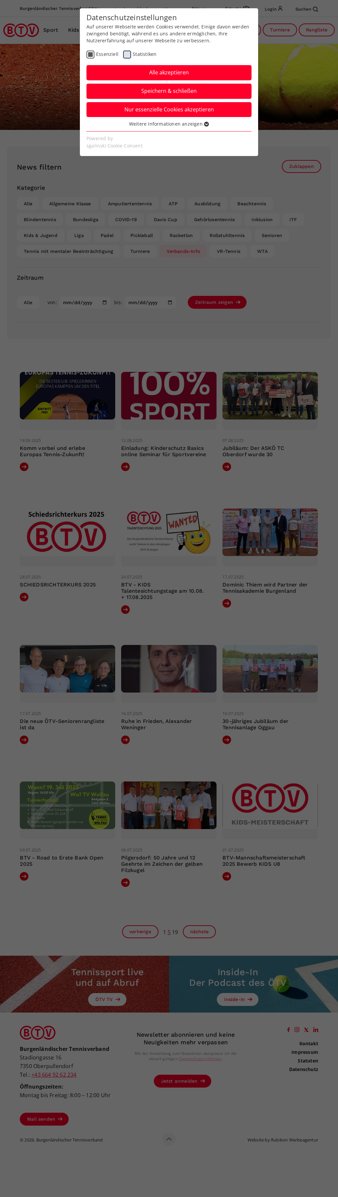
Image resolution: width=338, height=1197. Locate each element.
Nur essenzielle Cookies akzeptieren (169, 109)
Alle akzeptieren (169, 72)
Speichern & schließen (169, 91)
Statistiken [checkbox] (144, 54)
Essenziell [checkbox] (107, 54)
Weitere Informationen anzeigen (166, 124)
